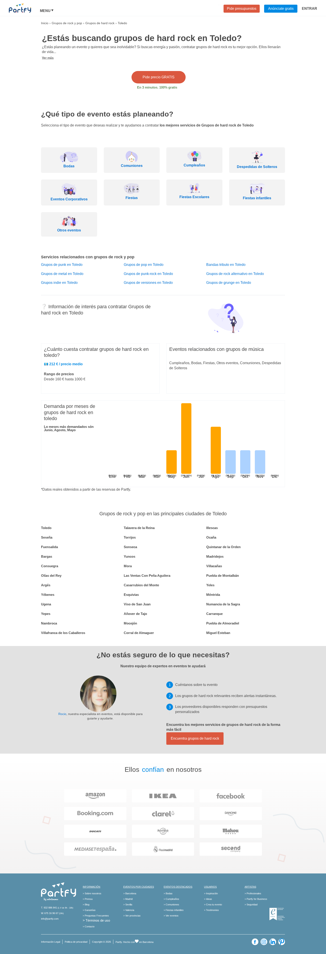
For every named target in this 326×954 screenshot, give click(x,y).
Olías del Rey (51, 575)
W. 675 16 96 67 (49, 913)
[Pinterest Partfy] (281, 941)
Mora (128, 566)
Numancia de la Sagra (223, 604)
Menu (45, 11)
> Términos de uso (96, 920)
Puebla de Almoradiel (222, 623)
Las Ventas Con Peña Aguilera (147, 575)
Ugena (46, 604)
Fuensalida (49, 547)
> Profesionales (253, 893)
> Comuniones (171, 904)
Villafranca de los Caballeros (63, 632)
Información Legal (50, 941)
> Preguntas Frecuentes (96, 915)
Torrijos (130, 537)
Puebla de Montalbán (222, 575)
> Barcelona (129, 893)
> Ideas (208, 899)
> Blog (86, 904)
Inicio (44, 23)
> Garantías (89, 910)
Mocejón (130, 623)
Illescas (212, 527)
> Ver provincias (132, 915)
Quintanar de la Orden (223, 547)
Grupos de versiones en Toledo (148, 282)
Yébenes (47, 594)
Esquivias (131, 594)
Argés (45, 585)
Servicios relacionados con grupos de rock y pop (87, 257)
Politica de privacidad (76, 941)
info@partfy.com (50, 918)
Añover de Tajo (135, 613)
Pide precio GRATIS (159, 77)
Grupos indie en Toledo (59, 282)
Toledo (46, 527)
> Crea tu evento (213, 904)
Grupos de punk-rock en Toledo (148, 274)
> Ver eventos (171, 915)
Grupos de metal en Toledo (62, 274)
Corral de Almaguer (139, 632)
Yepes (45, 613)
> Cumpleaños (171, 899)
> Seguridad (251, 904)
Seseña (46, 537)
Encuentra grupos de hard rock (195, 738)
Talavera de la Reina (139, 527)
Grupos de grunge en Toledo (228, 282)
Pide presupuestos (241, 8)
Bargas (46, 556)
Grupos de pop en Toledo (143, 265)
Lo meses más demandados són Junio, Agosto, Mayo (69, 428)
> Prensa (87, 899)
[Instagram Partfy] (264, 941)
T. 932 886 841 (49, 907)
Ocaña (211, 537)
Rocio (62, 714)
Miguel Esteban (218, 632)
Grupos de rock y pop (67, 23)
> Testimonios (211, 910)
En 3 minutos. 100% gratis (157, 87)
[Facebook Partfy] (255, 941)
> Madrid (128, 899)
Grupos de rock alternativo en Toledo (235, 274)
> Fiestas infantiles (174, 910)
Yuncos (129, 556)
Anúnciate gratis (281, 8)
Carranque (214, 613)
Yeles (210, 585)
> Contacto (88, 926)
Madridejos (215, 556)
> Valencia (128, 910)
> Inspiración (211, 893)
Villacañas (214, 566)
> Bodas (168, 893)
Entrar (309, 8)
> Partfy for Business (256, 899)
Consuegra (49, 566)
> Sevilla (127, 904)
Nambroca (49, 623)
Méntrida (213, 594)
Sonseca (130, 547)
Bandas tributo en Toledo (225, 265)
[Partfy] (24, 8)
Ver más (48, 57)
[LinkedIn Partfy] (272, 941)
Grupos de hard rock (99, 23)
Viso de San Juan (137, 604)
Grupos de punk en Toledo (61, 265)
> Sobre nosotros (92, 893)
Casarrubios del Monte (141, 585)
